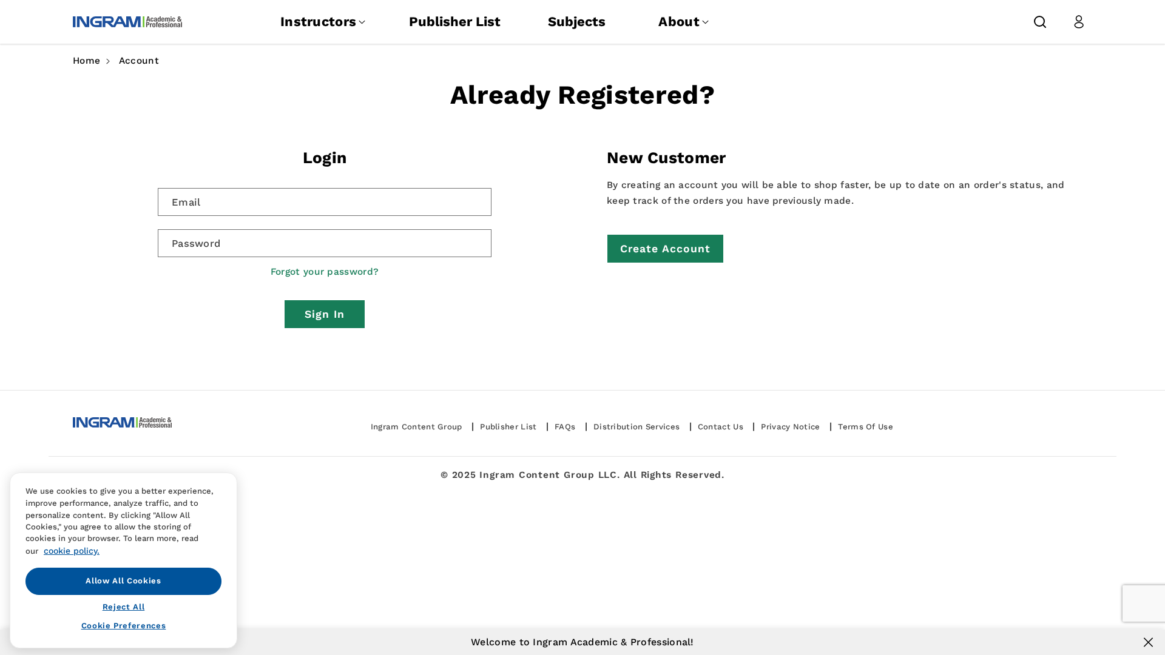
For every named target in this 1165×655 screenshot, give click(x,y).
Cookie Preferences (123, 625)
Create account (665, 249)
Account (139, 60)
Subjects (577, 21)
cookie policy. (72, 550)
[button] (1040, 21)
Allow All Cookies (123, 580)
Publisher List (455, 21)
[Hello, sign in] (1078, 21)
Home (86, 60)
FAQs (565, 426)
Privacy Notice (790, 426)
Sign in (325, 314)
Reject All (124, 606)
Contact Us (720, 426)
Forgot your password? (325, 271)
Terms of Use (865, 426)
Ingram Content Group (416, 426)
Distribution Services (636, 426)
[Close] (1148, 642)
